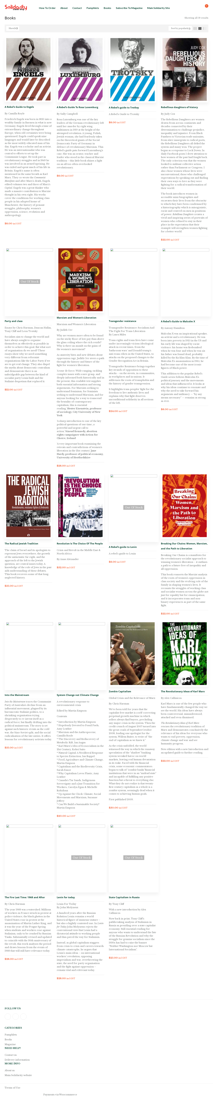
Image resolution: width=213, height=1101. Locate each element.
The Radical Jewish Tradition (21, 543)
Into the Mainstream (17, 695)
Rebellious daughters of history (179, 107)
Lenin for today (66, 897)
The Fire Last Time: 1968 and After (25, 897)
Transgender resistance (122, 321)
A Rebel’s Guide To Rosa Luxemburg (77, 107)
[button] (204, 7)
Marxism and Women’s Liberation (76, 317)
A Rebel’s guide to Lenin (123, 546)
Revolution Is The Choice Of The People (80, 543)
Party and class (13, 321)
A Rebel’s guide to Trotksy (124, 107)
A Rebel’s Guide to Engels (19, 106)
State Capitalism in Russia (124, 897)
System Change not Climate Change (78, 695)
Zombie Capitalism (120, 691)
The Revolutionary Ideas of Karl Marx (183, 691)
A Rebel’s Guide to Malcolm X (178, 321)
